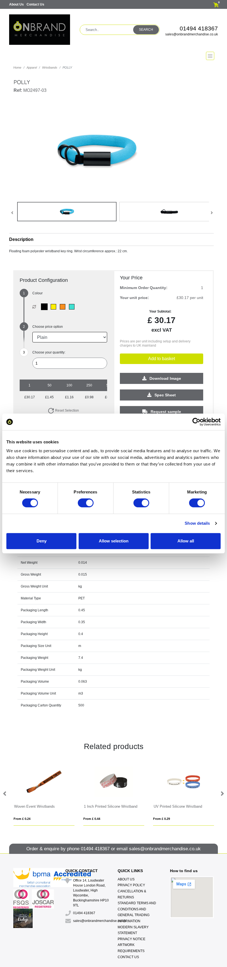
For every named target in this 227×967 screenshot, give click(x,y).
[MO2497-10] (64, 307)
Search (146, 30)
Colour (37, 293)
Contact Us (35, 4)
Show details (197, 523)
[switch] (86, 502)
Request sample (165, 411)
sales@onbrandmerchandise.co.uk (191, 34)
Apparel (32, 67)
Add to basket (161, 358)
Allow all (185, 541)
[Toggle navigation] (113, 55)
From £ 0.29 (161, 818)
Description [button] (21, 239)
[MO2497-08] (55, 307)
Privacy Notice (131, 939)
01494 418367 (199, 28)
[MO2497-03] (46, 307)
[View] (67, 211)
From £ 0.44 (91, 818)
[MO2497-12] (73, 307)
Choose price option (47, 327)
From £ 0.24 (22, 818)
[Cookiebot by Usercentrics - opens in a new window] (196, 422)
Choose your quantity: (48, 352)
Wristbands (49, 67)
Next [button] (222, 794)
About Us (16, 4)
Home (17, 67)
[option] (44, 794)
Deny (42, 541)
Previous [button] (5, 794)
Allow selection (113, 541)
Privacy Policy (131, 885)
